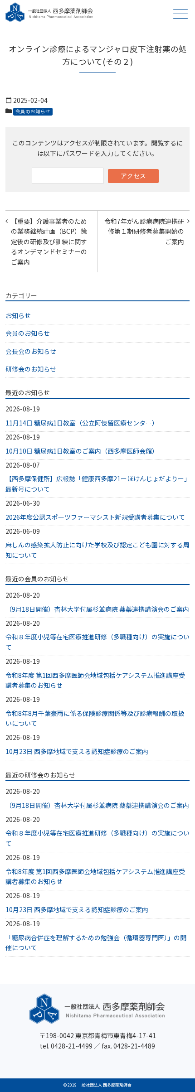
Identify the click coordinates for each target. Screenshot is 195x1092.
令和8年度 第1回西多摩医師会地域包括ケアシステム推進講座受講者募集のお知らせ (95, 680)
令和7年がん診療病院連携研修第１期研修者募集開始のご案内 (144, 231)
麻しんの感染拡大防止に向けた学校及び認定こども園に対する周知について (97, 549)
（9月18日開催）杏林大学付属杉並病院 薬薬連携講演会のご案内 (97, 609)
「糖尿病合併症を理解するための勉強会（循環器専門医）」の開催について (95, 942)
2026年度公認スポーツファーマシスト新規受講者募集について (95, 517)
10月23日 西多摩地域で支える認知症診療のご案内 (76, 751)
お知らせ (18, 315)
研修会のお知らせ (30, 368)
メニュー (180, 14)
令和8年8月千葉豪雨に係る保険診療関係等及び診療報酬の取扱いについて (94, 718)
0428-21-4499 (72, 1045)
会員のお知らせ (32, 111)
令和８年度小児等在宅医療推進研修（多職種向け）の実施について (97, 641)
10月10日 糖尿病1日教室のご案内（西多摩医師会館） (81, 450)
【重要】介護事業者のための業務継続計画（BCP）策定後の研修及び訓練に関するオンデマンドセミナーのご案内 (49, 241)
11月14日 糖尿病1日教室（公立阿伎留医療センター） (81, 422)
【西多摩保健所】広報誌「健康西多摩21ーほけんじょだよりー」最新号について (96, 483)
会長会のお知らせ (30, 351)
